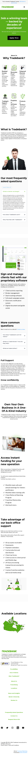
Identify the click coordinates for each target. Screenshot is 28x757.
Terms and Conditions (13, 745)
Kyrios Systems (23, 752)
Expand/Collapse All (7, 187)
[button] (24, 7)
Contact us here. (21, 329)
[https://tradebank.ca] (8, 7)
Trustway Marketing (22, 751)
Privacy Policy (4, 745)
